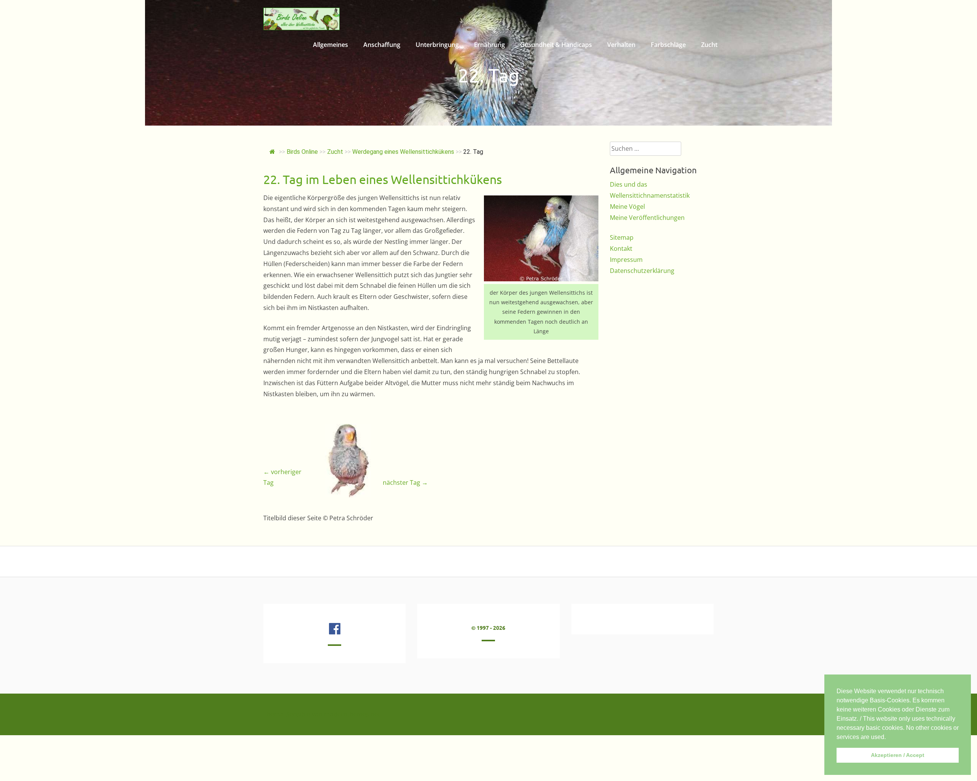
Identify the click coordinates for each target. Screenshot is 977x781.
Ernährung (489, 44)
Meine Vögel (627, 206)
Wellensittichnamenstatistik (650, 195)
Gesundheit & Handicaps (556, 44)
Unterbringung (437, 44)
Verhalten (621, 44)
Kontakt (621, 248)
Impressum (626, 259)
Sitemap (622, 237)
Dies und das (628, 184)
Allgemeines (330, 44)
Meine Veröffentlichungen (647, 217)
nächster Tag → (405, 482)
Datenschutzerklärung (642, 270)
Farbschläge (668, 44)
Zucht (709, 44)
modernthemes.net (352, 714)
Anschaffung (381, 44)
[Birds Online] (301, 28)
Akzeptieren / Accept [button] (897, 755)
